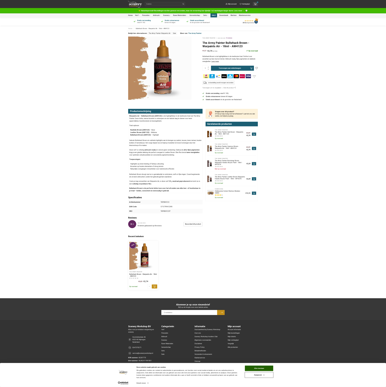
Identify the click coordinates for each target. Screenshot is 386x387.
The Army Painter (195, 33)
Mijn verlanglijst (233, 340)
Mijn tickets (232, 336)
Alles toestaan (259, 368)
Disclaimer (198, 344)
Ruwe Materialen (179, 15)
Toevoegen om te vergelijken (211, 88)
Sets (205, 15)
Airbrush (156, 15)
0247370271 (136, 347)
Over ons (198, 333)
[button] (231, 4)
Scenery (166, 15)
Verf (137, 15)
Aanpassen (258, 375)
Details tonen (141, 383)
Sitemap (197, 361)
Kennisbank (223, 15)
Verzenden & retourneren (203, 354)
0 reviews (229, 38)
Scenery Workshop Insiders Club (206, 336)
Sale (214, 15)
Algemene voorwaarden (203, 340)
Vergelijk (231, 344)
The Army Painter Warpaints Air (159, 33)
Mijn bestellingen (234, 333)
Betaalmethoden (200, 351)
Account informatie (234, 329)
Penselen (145, 15)
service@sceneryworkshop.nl (142, 353)
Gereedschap (194, 15)
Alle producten (233, 347)
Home (130, 15)
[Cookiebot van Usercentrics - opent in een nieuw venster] (123, 383)
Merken (234, 15)
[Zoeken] (183, 4)
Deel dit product (228, 88)
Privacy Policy (200, 347)
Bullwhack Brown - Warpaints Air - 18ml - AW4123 (152, 28)
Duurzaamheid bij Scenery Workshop (207, 329)
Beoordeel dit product (193, 224)
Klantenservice (244, 15)
